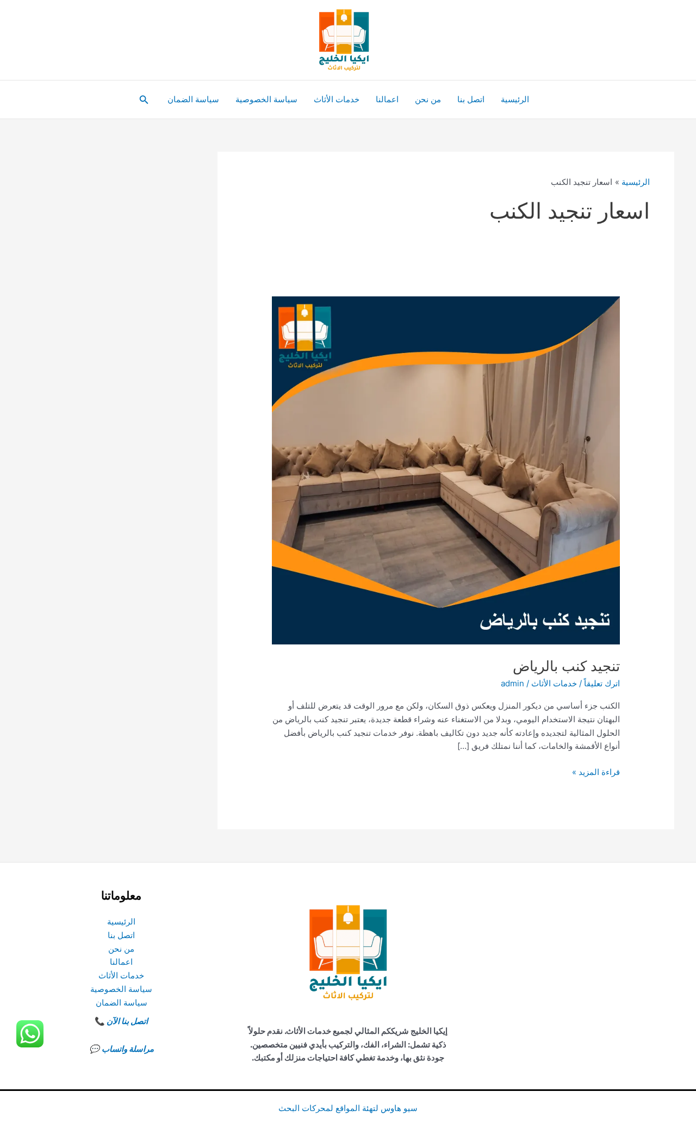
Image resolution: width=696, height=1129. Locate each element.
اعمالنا (387, 99)
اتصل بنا (470, 99)
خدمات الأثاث (336, 99)
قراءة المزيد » (596, 772)
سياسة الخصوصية (266, 99)
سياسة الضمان (193, 99)
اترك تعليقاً (602, 683)
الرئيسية (515, 99)
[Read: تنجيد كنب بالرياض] (446, 469)
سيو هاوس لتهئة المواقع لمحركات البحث (348, 1108)
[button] (143, 100)
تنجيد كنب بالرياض (566, 665)
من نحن (428, 99)
